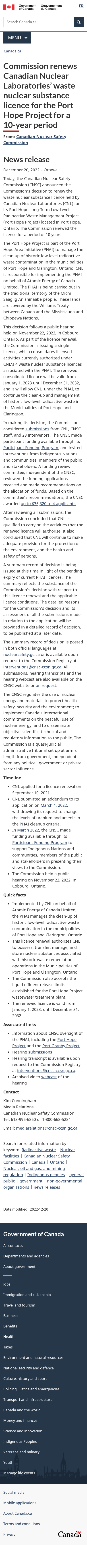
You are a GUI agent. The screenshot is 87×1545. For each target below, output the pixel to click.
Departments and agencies (26, 1256)
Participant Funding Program (30, 447)
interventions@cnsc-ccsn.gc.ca (32, 667)
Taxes (8, 1347)
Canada (38, 1162)
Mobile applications (19, 1502)
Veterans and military (21, 1452)
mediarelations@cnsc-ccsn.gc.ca (46, 1128)
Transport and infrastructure (27, 1399)
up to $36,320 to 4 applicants (48, 503)
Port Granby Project (61, 1045)
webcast (49, 1076)
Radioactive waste (39, 1149)
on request (46, 685)
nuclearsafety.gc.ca (21, 654)
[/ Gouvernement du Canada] (32, 6)
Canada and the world (22, 1410)
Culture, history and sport (25, 1378)
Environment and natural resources (33, 1357)
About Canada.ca (17, 1513)
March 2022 (28, 830)
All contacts (13, 1245)
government (31, 1181)
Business (10, 1315)
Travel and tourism (19, 1305)
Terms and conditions (21, 1523)
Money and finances (20, 1420)
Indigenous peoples (46, 1174)
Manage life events (19, 1472)
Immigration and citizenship (27, 1294)
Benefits (10, 1326)
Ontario (57, 1162)
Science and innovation (22, 1431)
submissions (37, 428)
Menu (15, 38)
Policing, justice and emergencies (31, 1389)
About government (19, 1266)
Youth (8, 1462)
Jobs (6, 1284)
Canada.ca (12, 51)
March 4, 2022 (54, 805)
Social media (14, 1492)
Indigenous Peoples (20, 1441)
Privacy (9, 1534)
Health (8, 1336)
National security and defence (28, 1368)
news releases (47, 1187)
